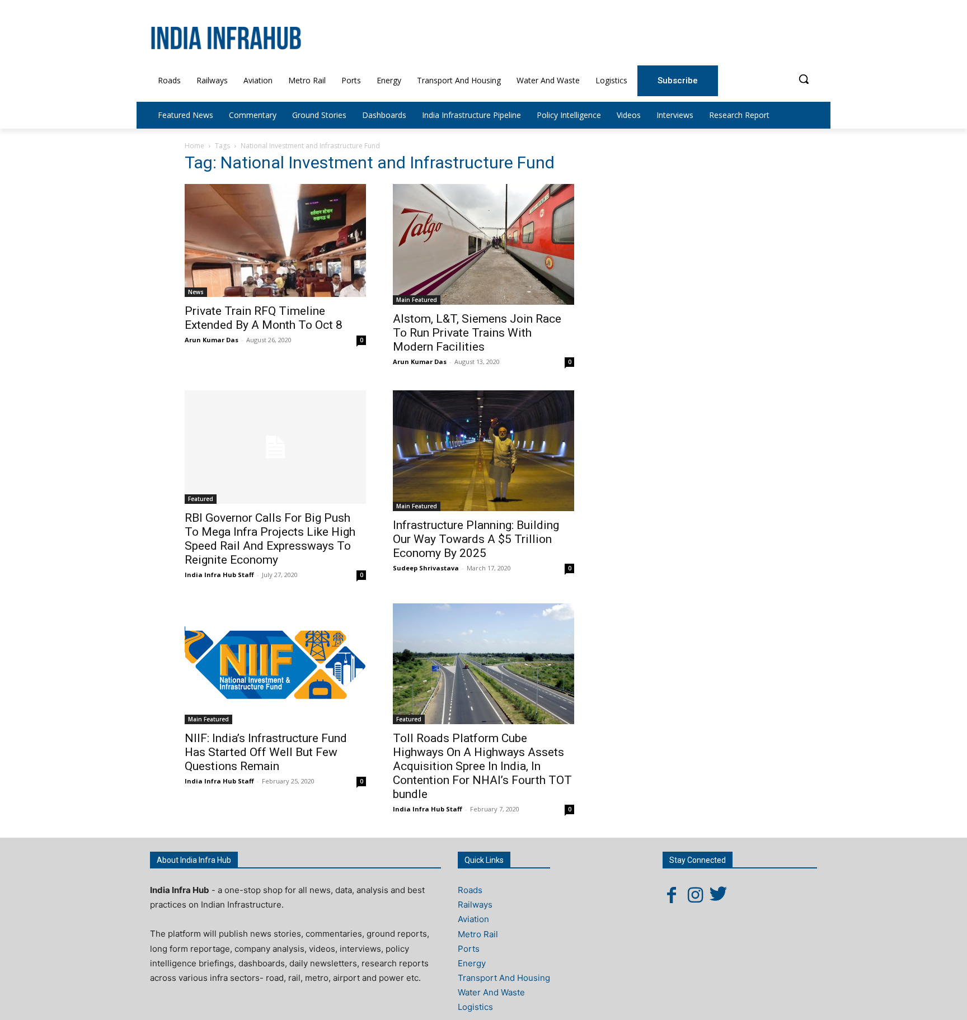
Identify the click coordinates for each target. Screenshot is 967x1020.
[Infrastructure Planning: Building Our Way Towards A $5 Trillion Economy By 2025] (483, 450)
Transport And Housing (504, 977)
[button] (803, 78)
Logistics (475, 1007)
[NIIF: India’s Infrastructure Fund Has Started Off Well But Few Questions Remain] (275, 663)
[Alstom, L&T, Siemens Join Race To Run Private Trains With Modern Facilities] (483, 244)
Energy (472, 963)
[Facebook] (671, 895)
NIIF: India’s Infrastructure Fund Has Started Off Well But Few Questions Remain (266, 752)
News (196, 292)
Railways (475, 904)
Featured (200, 499)
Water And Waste (491, 992)
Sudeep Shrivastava (426, 568)
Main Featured (416, 300)
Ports (469, 948)
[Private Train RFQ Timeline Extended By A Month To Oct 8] (275, 240)
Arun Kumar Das (211, 340)
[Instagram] (695, 895)
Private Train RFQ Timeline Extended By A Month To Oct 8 (263, 318)
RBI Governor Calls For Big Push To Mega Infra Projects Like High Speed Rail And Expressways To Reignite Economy (270, 538)
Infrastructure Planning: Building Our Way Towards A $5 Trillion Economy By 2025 (476, 539)
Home (194, 145)
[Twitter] (718, 895)
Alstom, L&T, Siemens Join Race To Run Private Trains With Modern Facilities (477, 332)
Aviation (473, 919)
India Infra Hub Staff (219, 574)
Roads (470, 890)
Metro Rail (478, 934)
